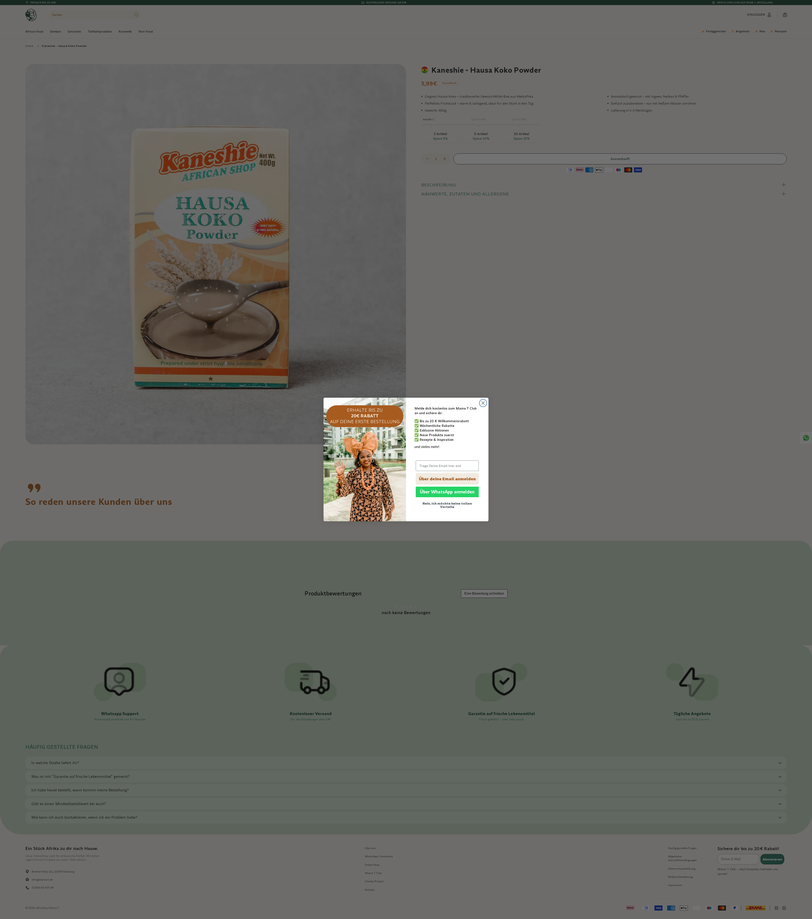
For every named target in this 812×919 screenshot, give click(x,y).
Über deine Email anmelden (447, 479)
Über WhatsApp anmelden (447, 492)
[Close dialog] (483, 403)
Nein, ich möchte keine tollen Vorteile (447, 505)
